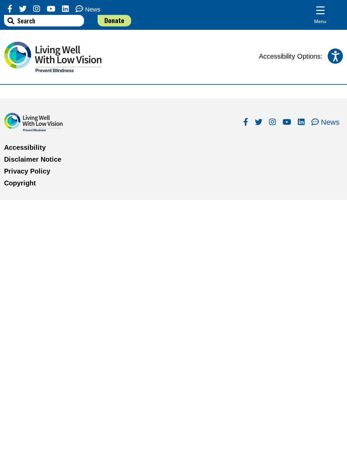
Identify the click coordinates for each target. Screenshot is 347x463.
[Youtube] (51, 9)
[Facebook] (9, 9)
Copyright (20, 183)
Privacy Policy (27, 171)
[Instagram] (36, 9)
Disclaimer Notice (32, 159)
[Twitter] (22, 9)
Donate (114, 20)
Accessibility (25, 147)
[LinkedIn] (65, 9)
